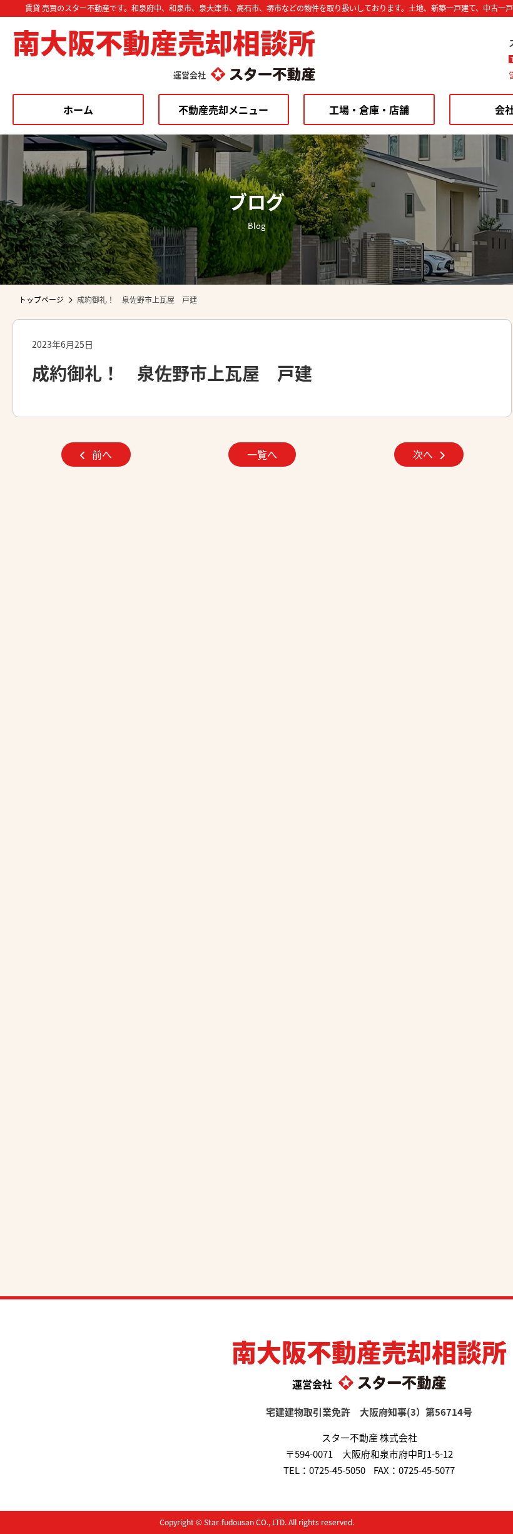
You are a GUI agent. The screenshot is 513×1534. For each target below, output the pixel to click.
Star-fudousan (229, 1521)
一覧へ (262, 454)
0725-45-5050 (337, 1469)
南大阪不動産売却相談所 (164, 42)
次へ (423, 454)
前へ (102, 454)
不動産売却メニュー (223, 109)
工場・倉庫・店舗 (369, 109)
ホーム (78, 109)
